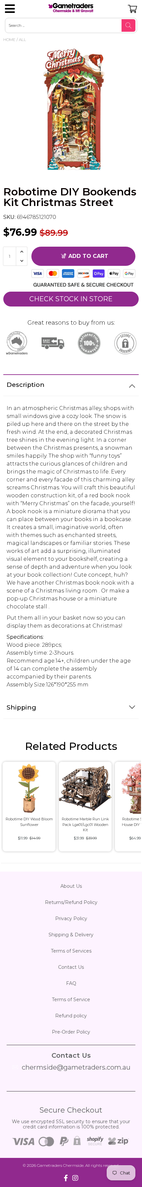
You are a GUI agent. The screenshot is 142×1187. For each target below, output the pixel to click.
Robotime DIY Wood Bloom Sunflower (29, 822)
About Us (71, 886)
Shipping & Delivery (71, 935)
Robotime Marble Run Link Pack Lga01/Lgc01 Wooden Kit (85, 824)
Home (9, 39)
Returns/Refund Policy (71, 902)
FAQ (71, 983)
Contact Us (71, 967)
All (22, 39)
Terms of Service (71, 1000)
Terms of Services (71, 951)
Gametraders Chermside (60, 1165)
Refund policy (71, 1016)
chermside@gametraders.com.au (76, 1067)
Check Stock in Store (71, 299)
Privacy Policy (71, 918)
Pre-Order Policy (71, 1032)
